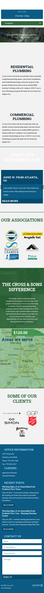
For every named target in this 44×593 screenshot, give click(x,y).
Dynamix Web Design (38, 585)
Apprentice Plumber (9, 473)
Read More (10, 201)
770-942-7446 (22, 16)
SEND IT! (7, 577)
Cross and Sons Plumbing (22, 5)
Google (24, 586)
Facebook (20, 586)
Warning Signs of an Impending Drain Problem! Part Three (18, 488)
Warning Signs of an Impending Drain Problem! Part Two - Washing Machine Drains (19, 513)
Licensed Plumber (8, 476)
